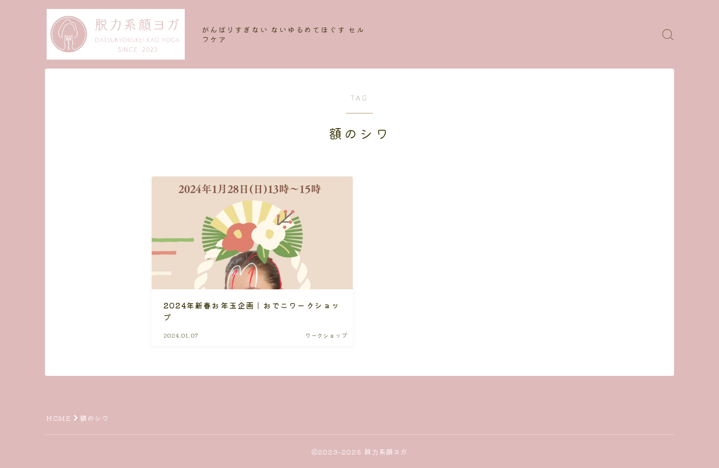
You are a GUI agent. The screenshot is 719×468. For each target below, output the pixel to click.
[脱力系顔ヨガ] (116, 34)
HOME (58, 417)
